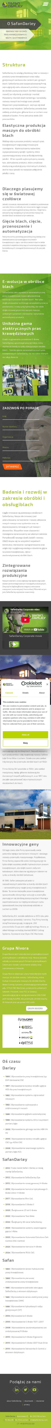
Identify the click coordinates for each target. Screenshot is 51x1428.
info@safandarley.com (38, 1420)
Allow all (25, 735)
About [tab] (42, 693)
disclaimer (40, 1401)
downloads (29, 1401)
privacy (27, 1405)
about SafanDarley (14, 1401)
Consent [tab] (9, 693)
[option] (25, 623)
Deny (25, 743)
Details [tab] (26, 693)
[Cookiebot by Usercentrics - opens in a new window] (31, 684)
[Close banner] (47, 684)
